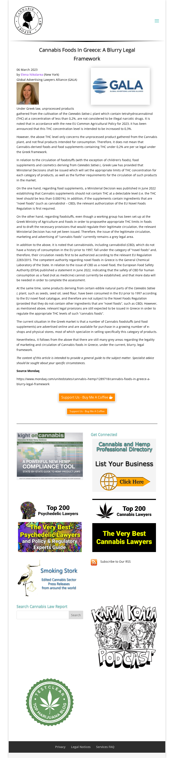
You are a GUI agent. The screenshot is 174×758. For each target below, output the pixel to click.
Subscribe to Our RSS (115, 561)
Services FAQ (105, 747)
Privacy (60, 747)
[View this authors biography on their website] (28, 103)
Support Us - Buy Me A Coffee (84, 397)
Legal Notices (81, 747)
